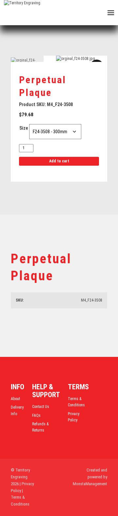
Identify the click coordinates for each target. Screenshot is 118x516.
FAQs (36, 415)
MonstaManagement (90, 483)
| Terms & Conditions (20, 497)
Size (23, 128)
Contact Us (40, 406)
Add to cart (59, 161)
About (15, 398)
